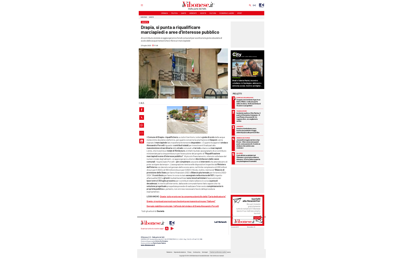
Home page (144, 17)
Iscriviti (257, 218)
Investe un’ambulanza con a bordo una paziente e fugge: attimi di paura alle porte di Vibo (247, 130)
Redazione (169, 252)
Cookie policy (196, 252)
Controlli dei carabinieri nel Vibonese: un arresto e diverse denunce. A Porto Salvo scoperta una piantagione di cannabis (248, 158)
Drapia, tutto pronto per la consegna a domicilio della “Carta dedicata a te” (193, 196)
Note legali (205, 252)
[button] (141, 109)
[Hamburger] (140, 5)
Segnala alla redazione (180, 252)
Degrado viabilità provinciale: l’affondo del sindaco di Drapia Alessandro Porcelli (183, 206)
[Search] (250, 5)
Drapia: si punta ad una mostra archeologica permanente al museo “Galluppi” (181, 201)
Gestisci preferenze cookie (218, 252)
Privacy (189, 252)
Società (151, 17)
